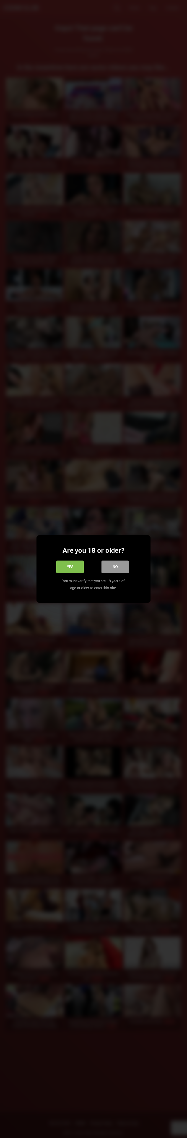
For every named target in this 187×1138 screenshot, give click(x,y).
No (115, 567)
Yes (70, 567)
